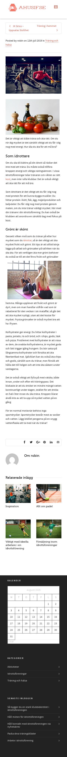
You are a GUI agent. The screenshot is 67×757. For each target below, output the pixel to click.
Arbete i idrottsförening (20, 740)
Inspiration (12, 506)
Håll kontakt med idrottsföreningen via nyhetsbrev (29, 725)
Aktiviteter (13, 667)
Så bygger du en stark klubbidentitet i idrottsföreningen (28, 708)
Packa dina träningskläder (21, 733)
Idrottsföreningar (17, 673)
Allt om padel (44, 506)
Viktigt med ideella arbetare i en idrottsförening (17, 545)
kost (8, 179)
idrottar (27, 240)
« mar (11, 641)
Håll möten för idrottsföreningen (25, 717)
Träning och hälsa (17, 680)
